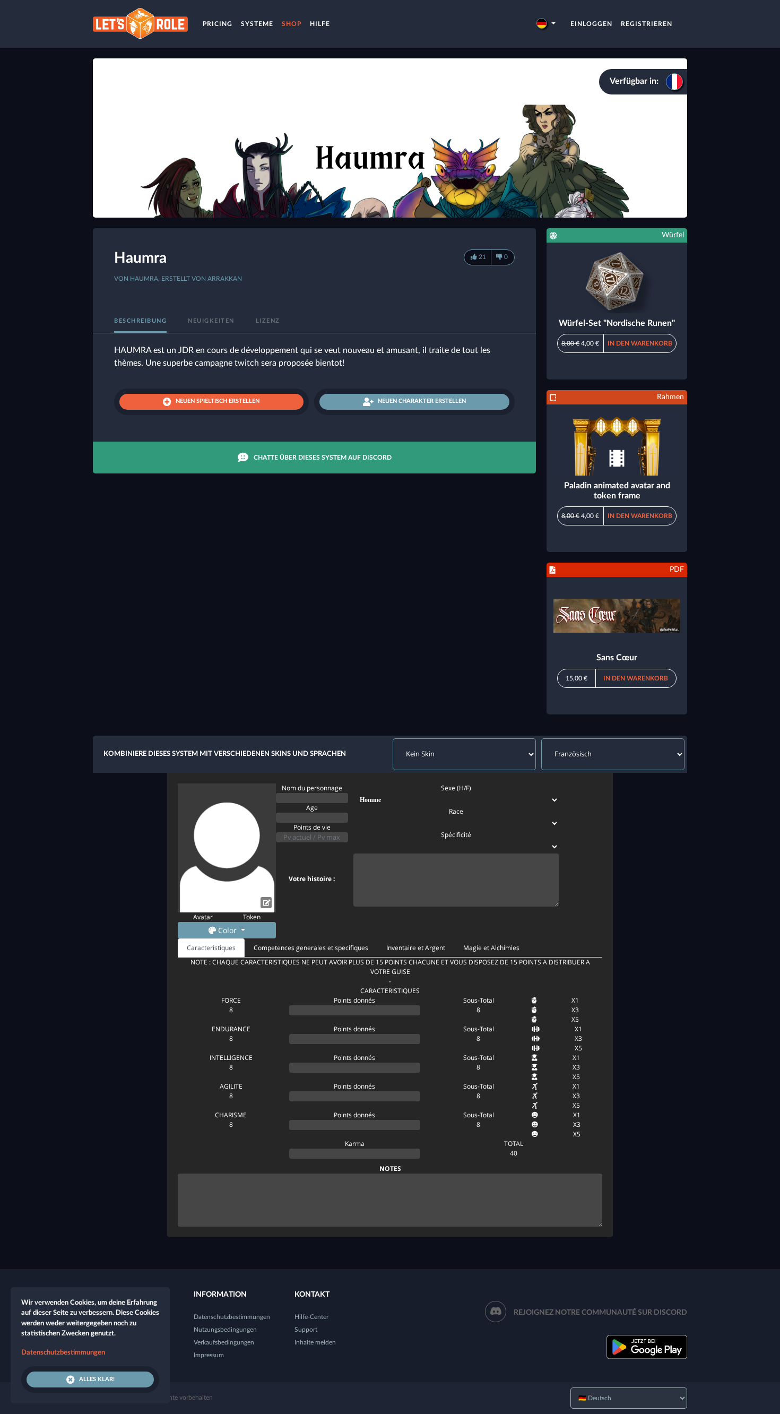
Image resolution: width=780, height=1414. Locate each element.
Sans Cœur (616, 657)
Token (252, 916)
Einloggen (591, 24)
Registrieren (646, 24)
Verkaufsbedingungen (224, 1342)
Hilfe (320, 24)
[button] (546, 24)
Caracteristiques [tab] (211, 947)
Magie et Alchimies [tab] (491, 947)
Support (305, 1329)
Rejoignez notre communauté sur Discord (600, 1312)
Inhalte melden (315, 1342)
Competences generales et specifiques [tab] (311, 947)
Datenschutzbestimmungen (232, 1317)
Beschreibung (140, 321)
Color (227, 930)
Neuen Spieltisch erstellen (217, 401)
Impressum (209, 1355)
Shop (291, 24)
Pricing (217, 24)
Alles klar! (97, 1379)
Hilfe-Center (311, 1317)
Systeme (257, 24)
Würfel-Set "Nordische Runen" (617, 323)
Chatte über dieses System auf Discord (323, 457)
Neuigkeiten (211, 321)
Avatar (203, 916)
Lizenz (268, 321)
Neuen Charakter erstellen (422, 401)
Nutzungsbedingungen (225, 1329)
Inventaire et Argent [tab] (415, 947)
